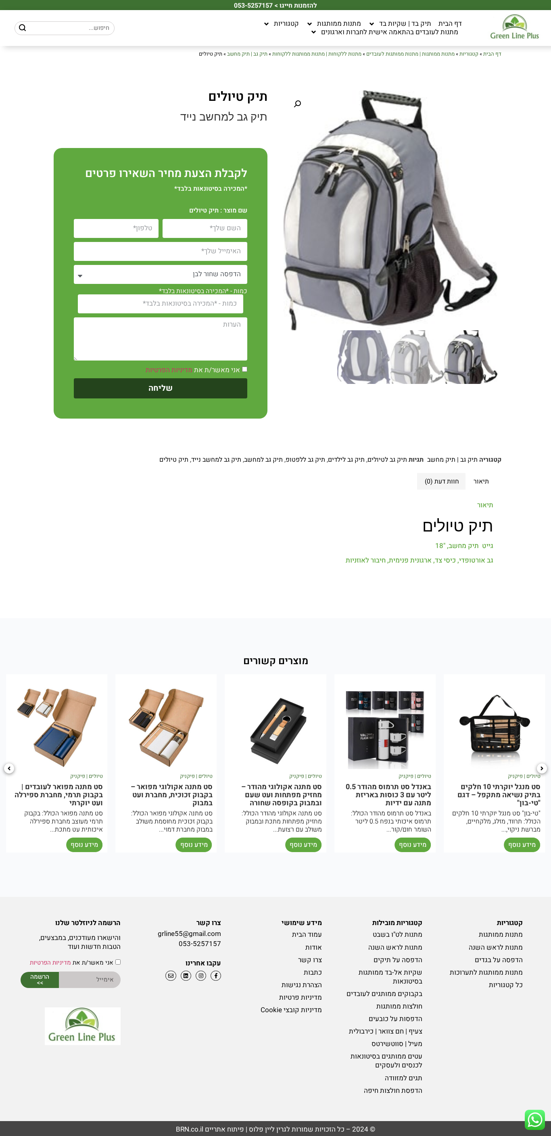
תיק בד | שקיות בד (405, 24)
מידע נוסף (522, 845)
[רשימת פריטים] (185, 976)
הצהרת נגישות (301, 985)
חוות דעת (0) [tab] (442, 481)
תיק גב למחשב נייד (216, 460)
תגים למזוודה (403, 1078)
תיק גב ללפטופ (305, 460)
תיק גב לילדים (346, 460)
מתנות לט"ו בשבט (397, 935)
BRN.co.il (189, 1129)
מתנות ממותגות (339, 24)
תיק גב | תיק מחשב (247, 54)
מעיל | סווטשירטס (397, 1044)
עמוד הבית (306, 935)
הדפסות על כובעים (395, 1019)
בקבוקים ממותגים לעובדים (384, 994)
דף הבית (450, 24)
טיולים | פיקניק (524, 776)
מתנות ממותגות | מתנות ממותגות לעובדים (410, 54)
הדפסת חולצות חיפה (393, 1091)
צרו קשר (309, 960)
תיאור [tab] (481, 481)
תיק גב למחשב (263, 460)
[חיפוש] (22, 28)
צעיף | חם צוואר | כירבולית (385, 1031)
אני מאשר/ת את (193, 370)
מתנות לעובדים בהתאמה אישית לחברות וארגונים (389, 32)
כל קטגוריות (506, 985)
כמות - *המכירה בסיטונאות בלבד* (203, 291)
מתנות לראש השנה (496, 947)
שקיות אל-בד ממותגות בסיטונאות (390, 976)
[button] (297, 104)
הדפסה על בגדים (499, 960)
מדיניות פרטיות (300, 997)
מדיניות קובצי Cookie (291, 1010)
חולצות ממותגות (399, 1006)
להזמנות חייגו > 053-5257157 (275, 5)
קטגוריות (286, 24)
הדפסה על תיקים (398, 960)
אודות (313, 947)
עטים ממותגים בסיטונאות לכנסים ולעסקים (386, 1060)
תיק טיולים (173, 460)
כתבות (312, 972)
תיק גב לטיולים (387, 460)
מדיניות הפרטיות (169, 370)
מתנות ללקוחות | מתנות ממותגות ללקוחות (316, 54)
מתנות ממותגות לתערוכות (486, 972)
